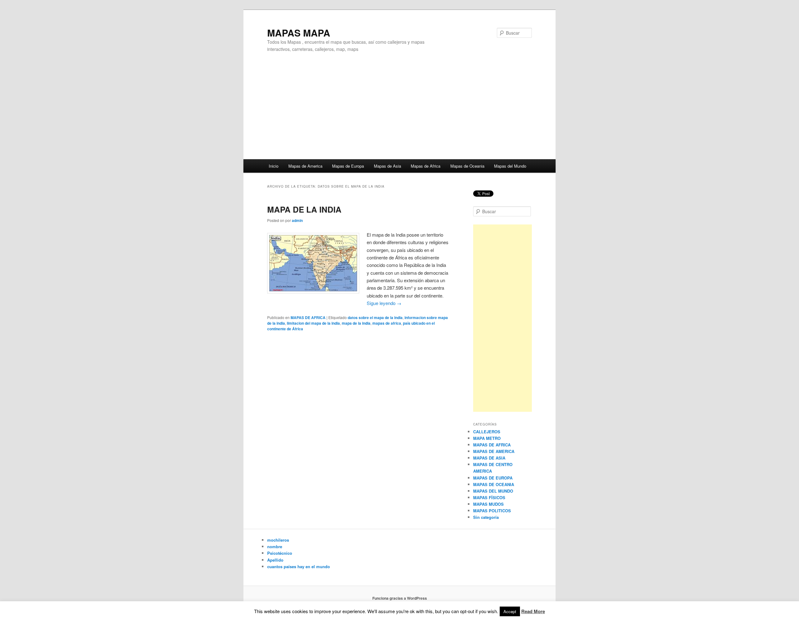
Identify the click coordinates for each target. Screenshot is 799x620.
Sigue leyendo (384, 303)
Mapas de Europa (348, 166)
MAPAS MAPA (298, 32)
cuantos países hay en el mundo (298, 566)
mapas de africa (386, 323)
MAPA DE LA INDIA (304, 209)
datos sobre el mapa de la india (375, 317)
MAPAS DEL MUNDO (493, 491)
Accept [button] (509, 611)
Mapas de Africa (425, 166)
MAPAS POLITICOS (492, 511)
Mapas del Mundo (510, 166)
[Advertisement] (399, 112)
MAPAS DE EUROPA (492, 478)
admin (297, 220)
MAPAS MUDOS (488, 504)
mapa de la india (356, 323)
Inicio (273, 166)
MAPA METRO (487, 438)
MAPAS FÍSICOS (489, 497)
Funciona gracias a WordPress (399, 598)
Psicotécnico (279, 553)
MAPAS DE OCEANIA (493, 484)
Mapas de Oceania (467, 166)
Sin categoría (486, 517)
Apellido (275, 560)
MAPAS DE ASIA (489, 458)
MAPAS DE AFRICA (308, 317)
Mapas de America (305, 166)
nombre (274, 546)
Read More (533, 611)
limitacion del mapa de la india (313, 323)
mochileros (278, 540)
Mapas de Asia (387, 166)
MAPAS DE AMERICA (493, 451)
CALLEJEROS (486, 432)
